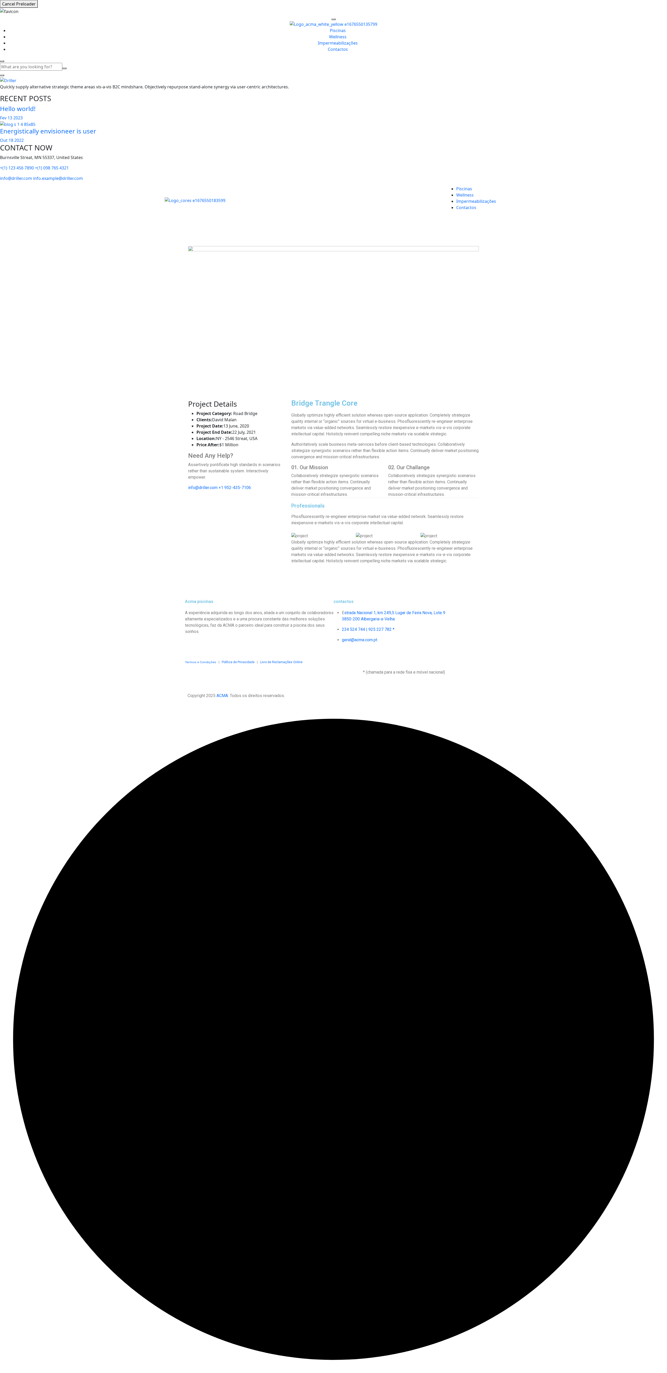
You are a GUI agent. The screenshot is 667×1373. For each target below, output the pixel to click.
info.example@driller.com (58, 178)
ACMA (222, 695)
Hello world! (17, 108)
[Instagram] (205, 645)
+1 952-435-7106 (235, 487)
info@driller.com (16, 178)
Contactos (338, 49)
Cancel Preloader (19, 4)
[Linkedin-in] (219, 645)
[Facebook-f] (191, 645)
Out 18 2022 (12, 140)
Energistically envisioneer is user (48, 131)
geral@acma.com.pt (359, 639)
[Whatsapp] (233, 645)
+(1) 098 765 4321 (52, 168)
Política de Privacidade (238, 662)
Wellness (338, 37)
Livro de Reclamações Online (280, 662)
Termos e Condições (200, 662)
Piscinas (338, 30)
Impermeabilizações (338, 43)
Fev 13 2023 (11, 118)
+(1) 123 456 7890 (17, 168)
